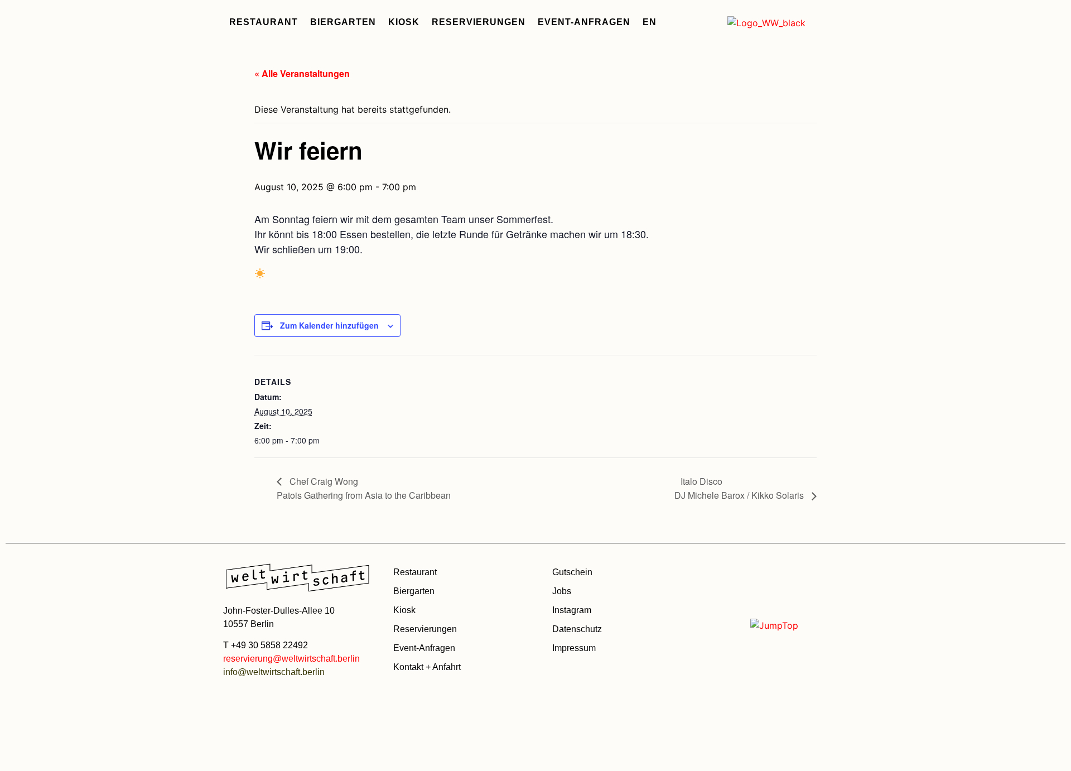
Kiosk (403, 22)
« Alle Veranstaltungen (302, 73)
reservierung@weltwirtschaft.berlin (291, 658)
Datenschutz (577, 629)
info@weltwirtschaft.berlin (274, 672)
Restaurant (263, 22)
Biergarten (343, 22)
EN (650, 22)
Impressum (574, 648)
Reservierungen (478, 22)
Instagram (571, 610)
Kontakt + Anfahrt (427, 667)
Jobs (561, 591)
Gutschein (572, 572)
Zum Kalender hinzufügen (329, 325)
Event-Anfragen (584, 22)
